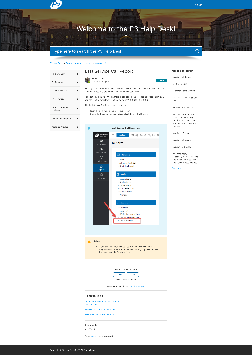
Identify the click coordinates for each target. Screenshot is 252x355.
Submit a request (137, 286)
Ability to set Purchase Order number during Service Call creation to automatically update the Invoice (184, 120)
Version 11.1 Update (182, 147)
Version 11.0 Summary (183, 77)
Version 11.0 (100, 63)
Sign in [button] (198, 4)
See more (176, 168)
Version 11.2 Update (182, 140)
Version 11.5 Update (182, 133)
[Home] (56, 4)
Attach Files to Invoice (183, 107)
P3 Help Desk (56, 63)
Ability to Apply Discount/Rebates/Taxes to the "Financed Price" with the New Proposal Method (185, 158)
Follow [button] (161, 81)
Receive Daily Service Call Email (185, 99)
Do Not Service (180, 84)
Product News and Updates (78, 63)
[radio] (119, 274)
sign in (93, 336)
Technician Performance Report (100, 314)
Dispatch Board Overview (184, 91)
